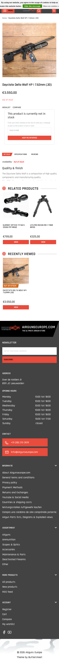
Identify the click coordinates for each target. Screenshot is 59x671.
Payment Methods (12, 487)
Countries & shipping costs (17, 502)
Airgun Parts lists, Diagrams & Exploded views (27, 517)
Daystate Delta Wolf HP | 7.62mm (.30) (23, 18)
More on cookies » (51, 6)
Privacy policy (9, 482)
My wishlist (8, 624)
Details (7, 154)
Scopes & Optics (11, 544)
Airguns (6, 534)
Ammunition (8, 539)
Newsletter (9, 342)
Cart (4, 614)
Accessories (8, 549)
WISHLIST (6, 107)
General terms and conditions (18, 477)
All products (8, 582)
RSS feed (7, 592)
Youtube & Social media (15, 497)
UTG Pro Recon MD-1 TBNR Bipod (41, 226)
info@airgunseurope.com (24, 452)
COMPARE (17, 107)
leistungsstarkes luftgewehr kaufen (22, 507)
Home (4, 18)
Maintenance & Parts (14, 554)
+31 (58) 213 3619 (20, 442)
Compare (7, 619)
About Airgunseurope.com (16, 472)
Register (6, 609)
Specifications (20, 154)
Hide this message (32, 6)
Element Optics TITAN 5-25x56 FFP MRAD (14, 226)
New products (9, 587)
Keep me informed (29, 138)
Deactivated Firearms (14, 559)
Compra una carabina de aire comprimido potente (29, 512)
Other (5, 564)
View (16, 242)
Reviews (34, 154)
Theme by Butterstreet (29, 657)
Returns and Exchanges (15, 492)
